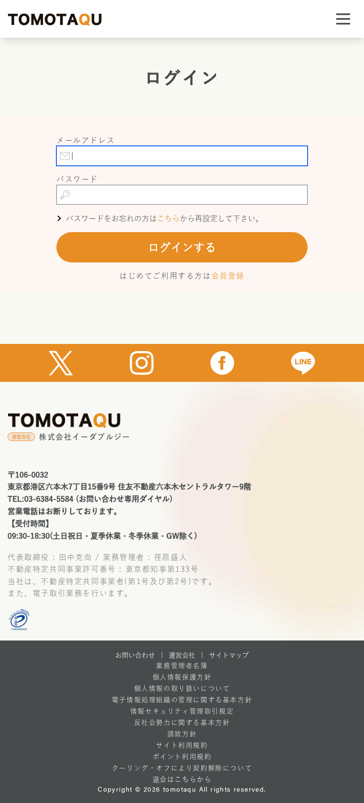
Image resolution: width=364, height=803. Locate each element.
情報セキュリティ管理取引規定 (182, 711)
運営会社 (182, 655)
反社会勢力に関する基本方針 (182, 722)
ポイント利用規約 (182, 756)
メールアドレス (85, 140)
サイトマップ (229, 655)
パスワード (77, 179)
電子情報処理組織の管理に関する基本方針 (182, 699)
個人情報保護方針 (182, 677)
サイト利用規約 (182, 745)
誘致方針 (182, 734)
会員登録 (228, 276)
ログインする (182, 247)
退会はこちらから (182, 779)
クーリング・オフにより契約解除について (182, 768)
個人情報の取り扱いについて (182, 688)
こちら (168, 218)
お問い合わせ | (139, 655)
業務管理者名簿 (182, 665)
